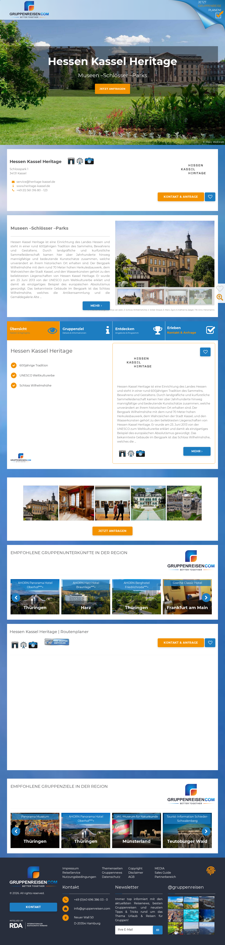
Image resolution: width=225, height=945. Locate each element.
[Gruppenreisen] (29, 9)
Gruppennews (112, 872)
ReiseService (71, 872)
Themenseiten (112, 868)
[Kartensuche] (220, 299)
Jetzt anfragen (112, 88)
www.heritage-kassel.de (33, 186)
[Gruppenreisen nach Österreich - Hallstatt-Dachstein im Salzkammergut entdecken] (211, 928)
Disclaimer (135, 872)
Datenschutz (111, 877)
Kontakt (33, 907)
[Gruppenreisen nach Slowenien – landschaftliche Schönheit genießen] (195, 915)
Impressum (70, 868)
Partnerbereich (165, 877)
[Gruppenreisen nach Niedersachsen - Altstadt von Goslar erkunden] (179, 915)
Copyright (135, 868)
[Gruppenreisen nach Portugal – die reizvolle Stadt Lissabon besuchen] (211, 915)
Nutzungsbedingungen (79, 877)
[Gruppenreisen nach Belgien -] (195, 928)
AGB (131, 877)
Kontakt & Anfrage (181, 196)
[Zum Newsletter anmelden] (158, 930)
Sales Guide (163, 872)
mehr (96, 305)
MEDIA (159, 868)
